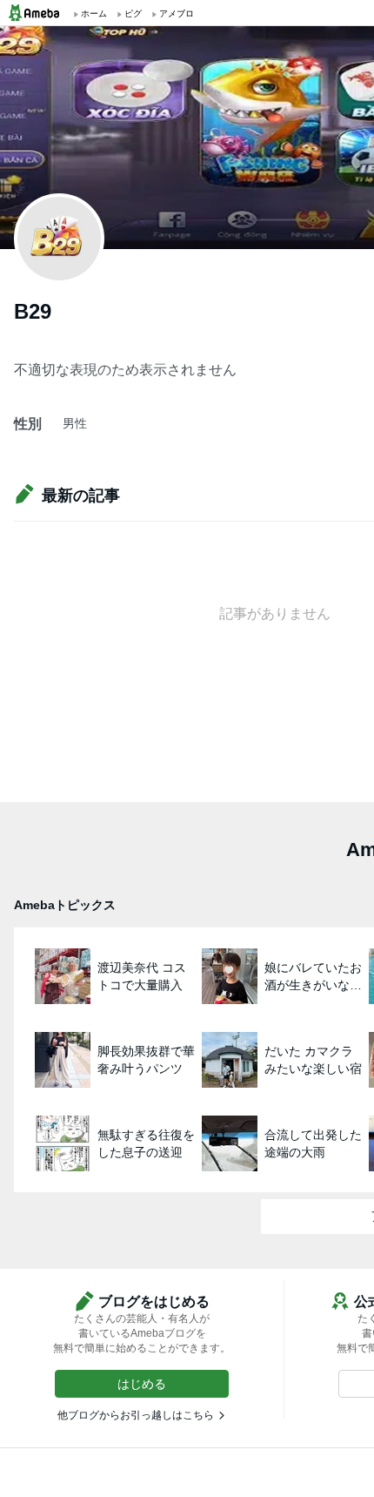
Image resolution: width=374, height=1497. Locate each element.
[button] (142, 1384)
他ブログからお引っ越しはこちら (135, 1415)
